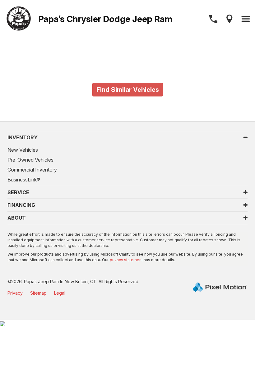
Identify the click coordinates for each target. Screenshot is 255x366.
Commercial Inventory (32, 170)
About (16, 218)
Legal (59, 293)
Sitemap (38, 293)
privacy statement (126, 259)
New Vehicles (22, 150)
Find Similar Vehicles (127, 89)
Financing (21, 205)
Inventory (22, 137)
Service (18, 192)
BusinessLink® (23, 179)
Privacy (15, 293)
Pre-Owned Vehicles (30, 160)
